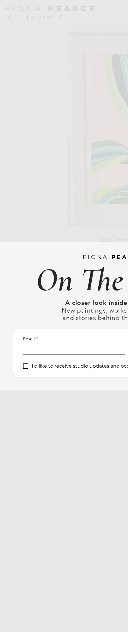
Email (30, 338)
